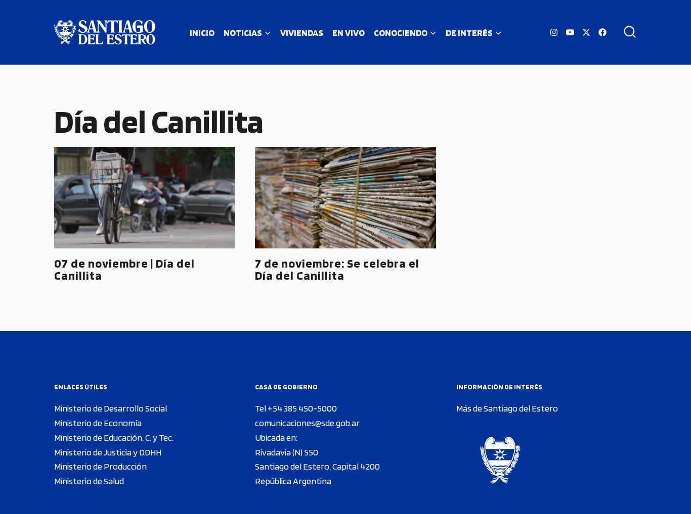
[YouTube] (570, 32)
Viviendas (301, 32)
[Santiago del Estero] (104, 32)
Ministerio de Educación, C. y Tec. (114, 437)
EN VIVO (348, 32)
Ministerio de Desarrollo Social (110, 408)
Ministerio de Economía (98, 423)
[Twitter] (586, 32)
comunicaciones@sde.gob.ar (307, 423)
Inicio (202, 32)
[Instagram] (554, 32)
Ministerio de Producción (100, 466)
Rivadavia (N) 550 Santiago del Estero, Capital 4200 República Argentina (317, 467)
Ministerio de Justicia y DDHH (107, 452)
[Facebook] (602, 32)
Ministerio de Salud (89, 481)
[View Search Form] (626, 32)
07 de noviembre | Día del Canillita (124, 269)
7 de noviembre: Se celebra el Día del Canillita (337, 269)
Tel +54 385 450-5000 (296, 408)
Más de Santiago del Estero (507, 408)
